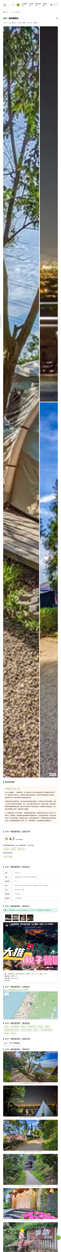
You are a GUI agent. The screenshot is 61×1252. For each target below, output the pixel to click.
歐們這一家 (14, 976)
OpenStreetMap (48, 1018)
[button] (31, 1003)
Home (6, 12)
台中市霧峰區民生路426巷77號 (16, 990)
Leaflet (42, 1018)
